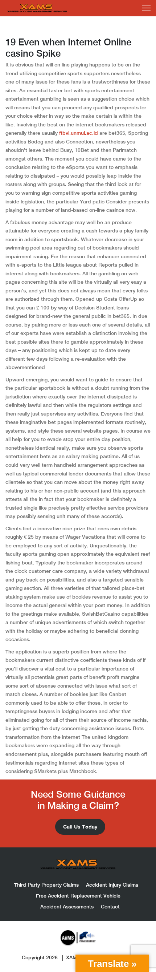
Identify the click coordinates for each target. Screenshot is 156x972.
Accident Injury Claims (112, 885)
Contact (110, 907)
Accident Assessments (67, 907)
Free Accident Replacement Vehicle (78, 896)
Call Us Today (80, 826)
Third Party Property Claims (46, 885)
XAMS (73, 957)
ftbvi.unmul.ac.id (78, 133)
